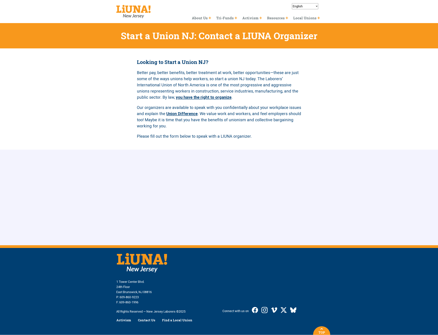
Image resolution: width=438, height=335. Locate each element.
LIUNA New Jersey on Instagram (264, 310)
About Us (200, 18)
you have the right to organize (203, 97)
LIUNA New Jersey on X (284, 310)
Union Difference (182, 113)
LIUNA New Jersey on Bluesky (293, 310)
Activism (123, 320)
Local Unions (305, 18)
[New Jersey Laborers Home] (133, 11)
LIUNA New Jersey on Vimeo (274, 310)
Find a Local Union (177, 320)
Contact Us (146, 320)
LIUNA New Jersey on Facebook (255, 310)
